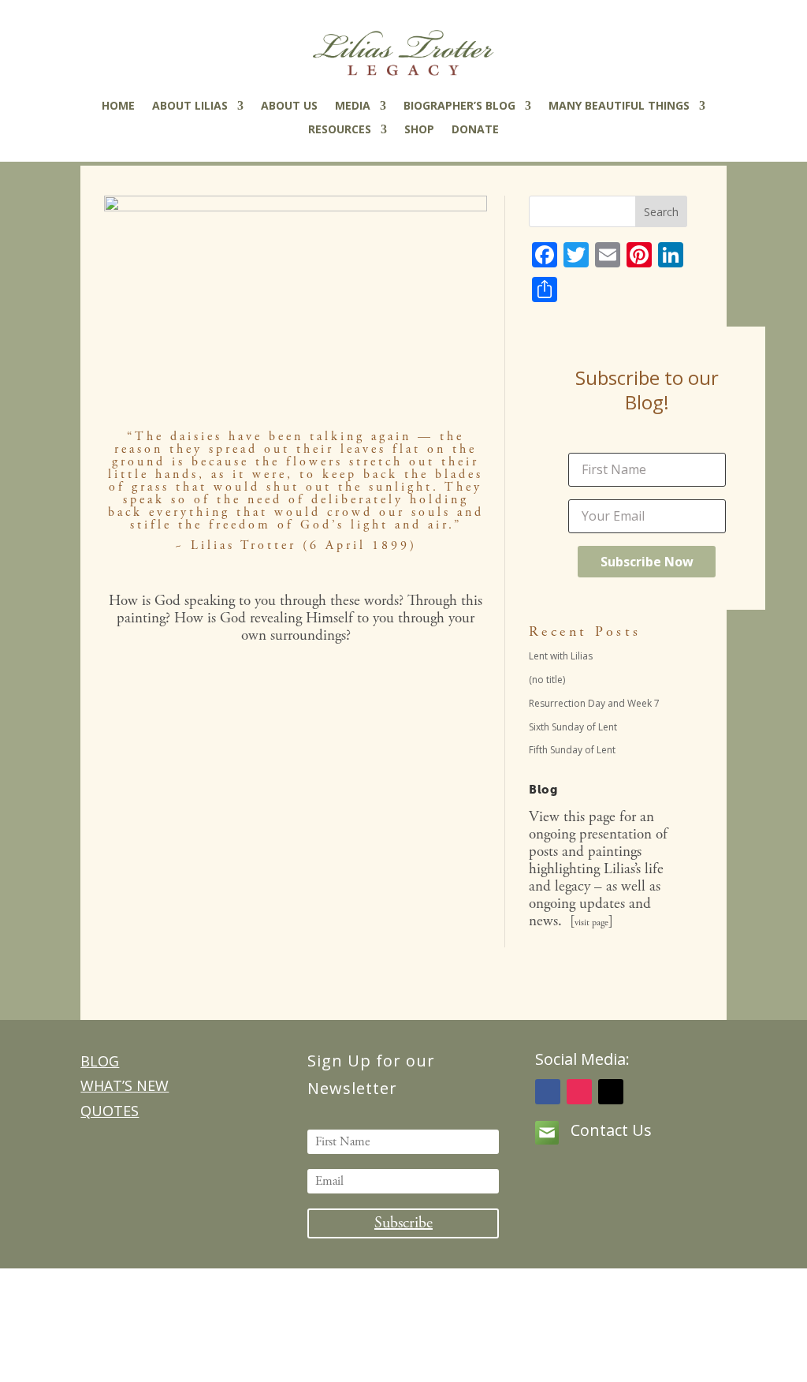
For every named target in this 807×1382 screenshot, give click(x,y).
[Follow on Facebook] (547, 1091)
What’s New (124, 1085)
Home (118, 106)
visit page (591, 922)
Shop (419, 130)
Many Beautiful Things (619, 106)
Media (352, 106)
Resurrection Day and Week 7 (594, 703)
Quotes (109, 1110)
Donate (475, 130)
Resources (339, 130)
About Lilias (190, 106)
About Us (289, 106)
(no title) (547, 679)
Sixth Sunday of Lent (573, 727)
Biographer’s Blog (459, 106)
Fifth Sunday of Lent (572, 749)
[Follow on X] (610, 1091)
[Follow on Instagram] (579, 1091)
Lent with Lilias (561, 656)
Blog (99, 1060)
